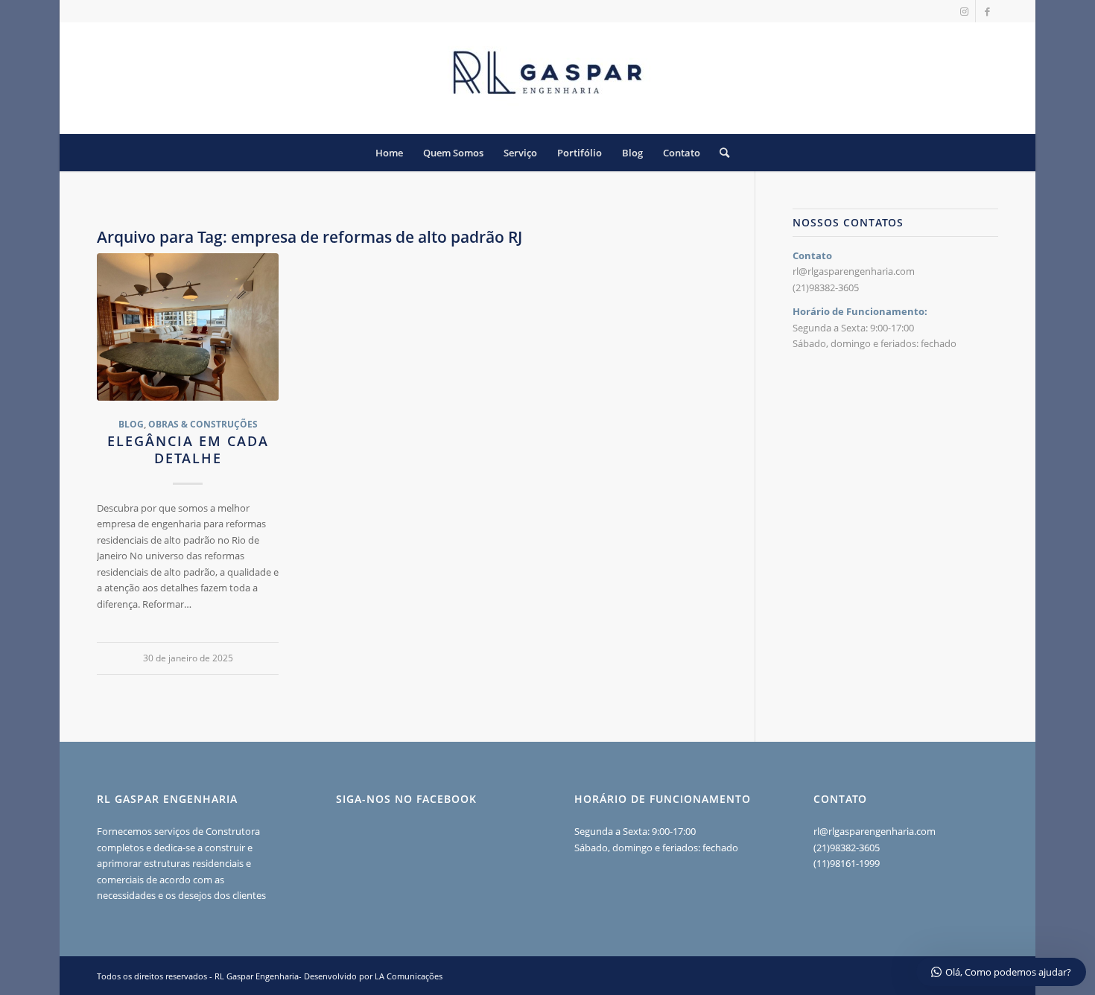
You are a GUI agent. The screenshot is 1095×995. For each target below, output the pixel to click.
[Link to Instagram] (964, 11)
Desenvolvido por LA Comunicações (373, 976)
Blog (131, 424)
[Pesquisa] (719, 152)
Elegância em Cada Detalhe (188, 450)
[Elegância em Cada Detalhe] (188, 327)
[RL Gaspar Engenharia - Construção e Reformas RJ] (547, 78)
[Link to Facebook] (987, 11)
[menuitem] (389, 152)
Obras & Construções (203, 424)
